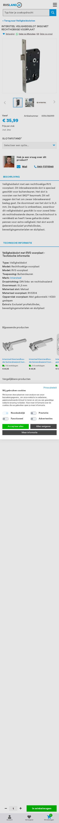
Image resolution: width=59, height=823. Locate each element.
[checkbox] (33, 413)
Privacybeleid (50, 387)
